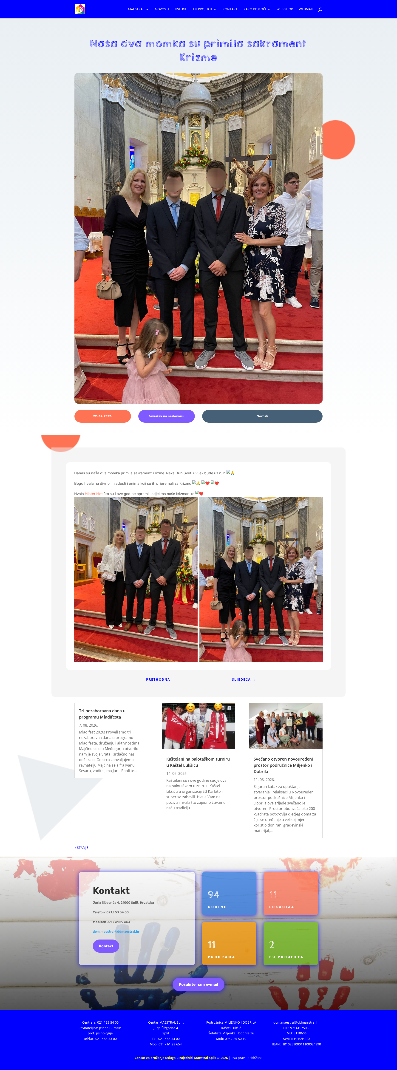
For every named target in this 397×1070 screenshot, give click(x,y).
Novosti (162, 9)
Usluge (181, 9)
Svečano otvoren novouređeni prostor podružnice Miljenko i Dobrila (283, 765)
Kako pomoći (255, 9)
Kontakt (230, 9)
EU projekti (202, 9)
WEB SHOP (285, 9)
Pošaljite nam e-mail (198, 984)
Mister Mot (94, 494)
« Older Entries (85, 847)
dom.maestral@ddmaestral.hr (116, 932)
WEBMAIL (306, 9)
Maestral (136, 9)
